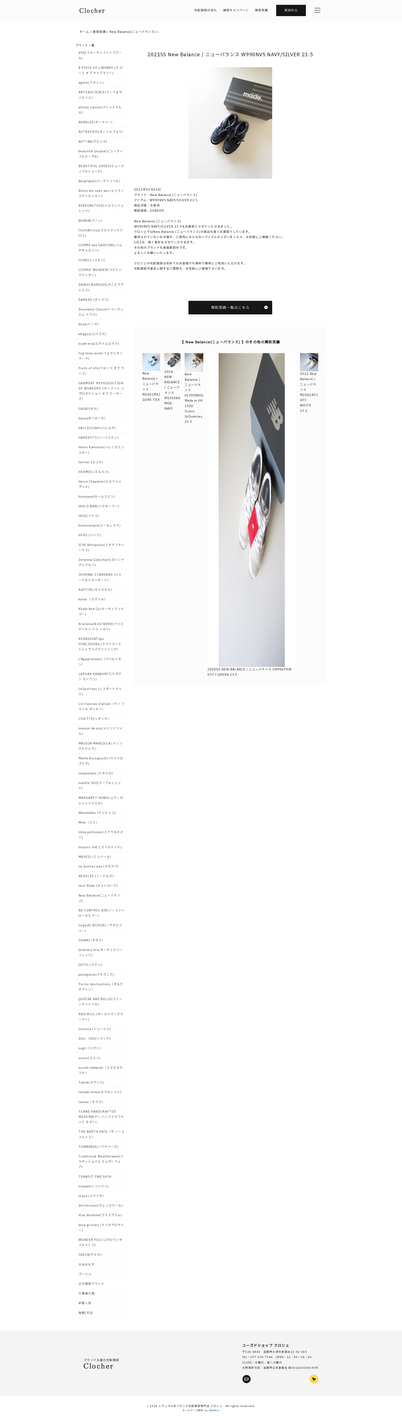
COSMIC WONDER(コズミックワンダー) (100, 272)
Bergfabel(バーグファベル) (99, 181)
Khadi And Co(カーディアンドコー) (101, 611)
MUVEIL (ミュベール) (95, 857)
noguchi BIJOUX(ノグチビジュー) (100, 928)
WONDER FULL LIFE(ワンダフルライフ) (100, 1242)
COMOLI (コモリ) (92, 260)
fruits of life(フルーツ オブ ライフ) (101, 371)
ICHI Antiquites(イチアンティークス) (102, 547)
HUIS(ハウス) (89, 516)
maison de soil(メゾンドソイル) (101, 731)
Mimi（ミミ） (89, 822)
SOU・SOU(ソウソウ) (95, 1039)
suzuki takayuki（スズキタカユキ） (101, 1070)
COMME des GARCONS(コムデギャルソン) (100, 248)
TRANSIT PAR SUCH (95, 1177)
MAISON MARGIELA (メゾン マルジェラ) (100, 746)
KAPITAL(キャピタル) (95, 590)
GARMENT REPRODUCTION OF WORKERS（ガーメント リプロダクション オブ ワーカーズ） (101, 391)
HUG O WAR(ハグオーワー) (99, 506)
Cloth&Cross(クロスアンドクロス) (101, 233)
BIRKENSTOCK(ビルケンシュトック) (101, 208)
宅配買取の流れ (205, 10)
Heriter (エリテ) (91, 462)
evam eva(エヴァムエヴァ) (99, 344)
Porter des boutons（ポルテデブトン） (101, 987)
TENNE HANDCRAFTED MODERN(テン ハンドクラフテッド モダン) (101, 1117)
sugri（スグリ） (91, 1048)
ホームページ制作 (192, 1410)
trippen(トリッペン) (94, 1186)
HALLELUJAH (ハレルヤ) (97, 428)
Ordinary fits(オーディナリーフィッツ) (101, 952)
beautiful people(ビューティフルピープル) (101, 154)
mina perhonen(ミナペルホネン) (101, 835)
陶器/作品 (86, 1313)
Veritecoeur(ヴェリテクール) (101, 1205)
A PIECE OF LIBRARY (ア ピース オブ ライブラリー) (101, 70)
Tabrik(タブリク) (91, 1082)
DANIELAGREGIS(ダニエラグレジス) (101, 287)
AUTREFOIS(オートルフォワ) (101, 132)
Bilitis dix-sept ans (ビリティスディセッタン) (101, 193)
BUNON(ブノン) (90, 221)
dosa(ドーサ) (89, 324)
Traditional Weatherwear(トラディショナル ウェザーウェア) (101, 1161)
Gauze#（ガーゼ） (93, 418)
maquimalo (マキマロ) (96, 773)
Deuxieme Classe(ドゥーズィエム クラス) (101, 312)
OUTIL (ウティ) (90, 965)
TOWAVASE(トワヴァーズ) (98, 1147)
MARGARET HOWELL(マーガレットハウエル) (101, 800)
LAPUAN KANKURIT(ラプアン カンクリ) (100, 677)
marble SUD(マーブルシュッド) (100, 786)
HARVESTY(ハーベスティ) (99, 438)
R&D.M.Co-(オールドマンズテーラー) (101, 1017)
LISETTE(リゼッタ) (94, 719)
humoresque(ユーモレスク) (100, 525)
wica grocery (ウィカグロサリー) (101, 1228)
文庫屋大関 (87, 1293)
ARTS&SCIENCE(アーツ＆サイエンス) (100, 95)
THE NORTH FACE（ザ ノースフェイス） (102, 1134)
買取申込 (291, 10)
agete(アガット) (91, 83)
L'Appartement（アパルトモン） (100, 662)
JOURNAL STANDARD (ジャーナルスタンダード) (100, 577)
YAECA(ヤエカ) (90, 1255)
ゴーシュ (85, 1274)
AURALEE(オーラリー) (96, 122)
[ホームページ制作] (214, 1410)
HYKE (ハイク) (90, 535)
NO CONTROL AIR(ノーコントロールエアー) (102, 913)
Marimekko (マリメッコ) (97, 813)
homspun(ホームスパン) (97, 497)
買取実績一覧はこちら (230, 307)
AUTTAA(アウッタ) (93, 142)
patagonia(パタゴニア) (96, 975)
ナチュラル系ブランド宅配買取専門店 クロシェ (190, 1406)
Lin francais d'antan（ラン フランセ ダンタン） (102, 706)
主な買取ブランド (91, 1284)
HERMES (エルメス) (94, 472)
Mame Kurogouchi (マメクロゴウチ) (101, 761)
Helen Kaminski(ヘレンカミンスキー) (101, 450)
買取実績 (261, 10)
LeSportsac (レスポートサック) (100, 691)
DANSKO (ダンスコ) (94, 300)
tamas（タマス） (92, 1102)
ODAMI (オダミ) (91, 940)
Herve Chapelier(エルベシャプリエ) (100, 484)
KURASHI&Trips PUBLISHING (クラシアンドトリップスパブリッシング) (100, 644)
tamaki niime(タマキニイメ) (100, 1092)
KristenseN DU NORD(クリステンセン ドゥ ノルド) (101, 627)
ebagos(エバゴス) (92, 334)
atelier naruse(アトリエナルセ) (100, 110)
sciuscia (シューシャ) (95, 1029)
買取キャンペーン (236, 10)
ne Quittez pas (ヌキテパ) (99, 866)
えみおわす (87, 1264)
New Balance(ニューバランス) (99, 898)
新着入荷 (85, 1303)
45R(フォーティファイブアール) (100, 55)
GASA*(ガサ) (88, 409)
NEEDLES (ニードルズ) (96, 876)
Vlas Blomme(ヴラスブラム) (100, 1215)
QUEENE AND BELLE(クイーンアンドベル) (100, 1002)
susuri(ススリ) (89, 1058)
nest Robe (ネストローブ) (98, 886)
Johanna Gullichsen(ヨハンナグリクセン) (101, 562)
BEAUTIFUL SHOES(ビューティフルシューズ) (101, 169)
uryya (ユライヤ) (91, 1196)
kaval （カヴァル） (93, 599)
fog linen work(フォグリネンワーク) (101, 356)
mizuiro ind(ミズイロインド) (100, 847)
